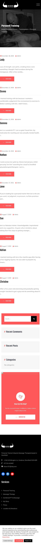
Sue (1, 218)
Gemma (3, 123)
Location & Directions (10, 508)
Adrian (3, 250)
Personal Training (9, 490)
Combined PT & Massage (11, 498)
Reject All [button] (28, 541)
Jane (2, 186)
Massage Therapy (9, 494)
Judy (2, 60)
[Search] (34, 319)
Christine (4, 281)
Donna (3, 91)
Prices (5, 505)
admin (19, 56)
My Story (6, 501)
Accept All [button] (19, 541)
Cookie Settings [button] (8, 540)
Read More (5, 537)
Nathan (3, 155)
